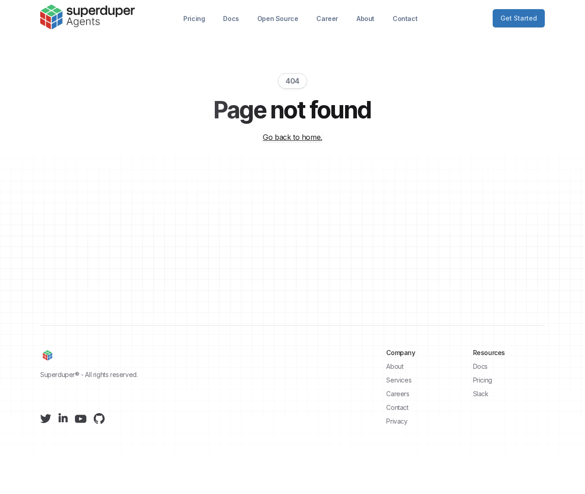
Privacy (396, 421)
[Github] (99, 418)
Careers (397, 394)
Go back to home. (292, 137)
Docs (231, 18)
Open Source (277, 18)
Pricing (194, 18)
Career (327, 18)
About (365, 18)
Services (398, 380)
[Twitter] (45, 418)
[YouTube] (80, 419)
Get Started (518, 18)
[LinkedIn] (63, 417)
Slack (481, 394)
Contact (405, 18)
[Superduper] (87, 17)
